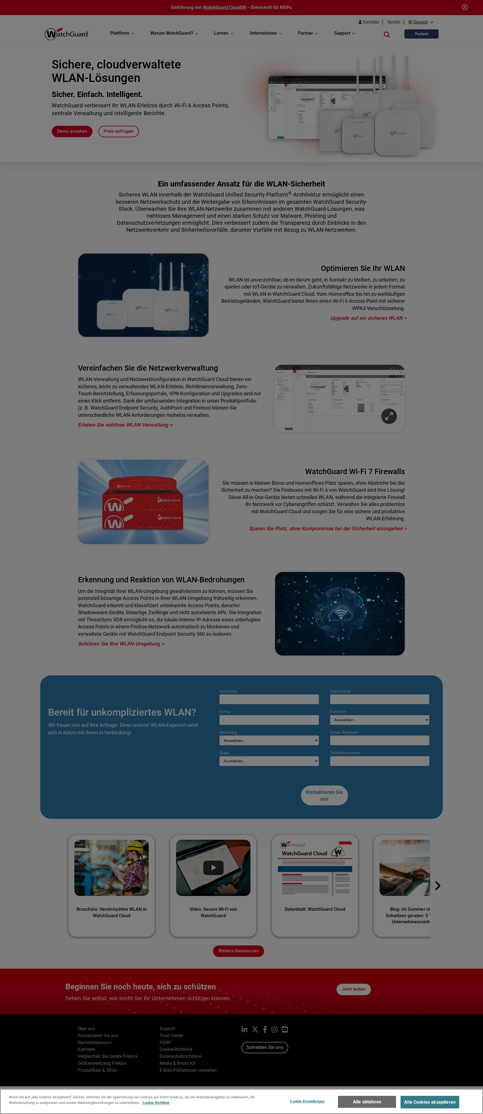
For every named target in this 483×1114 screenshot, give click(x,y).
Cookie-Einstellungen (307, 1101)
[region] (241, 1101)
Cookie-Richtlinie (155, 1102)
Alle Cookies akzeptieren (430, 1102)
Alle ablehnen (367, 1101)
